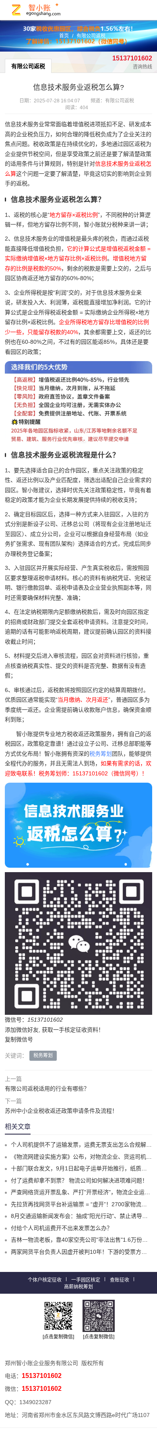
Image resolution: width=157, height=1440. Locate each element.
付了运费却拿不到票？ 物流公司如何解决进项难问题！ (79, 1180)
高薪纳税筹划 (78, 1287)
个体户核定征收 (45, 1280)
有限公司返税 (90, 36)
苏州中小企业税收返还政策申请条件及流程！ (61, 1111)
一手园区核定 (85, 1280)
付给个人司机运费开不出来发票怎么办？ (61, 1228)
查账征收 (119, 1280)
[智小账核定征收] (36, 10)
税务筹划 (100, 753)
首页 (64, 36)
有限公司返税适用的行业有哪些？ (47, 1088)
